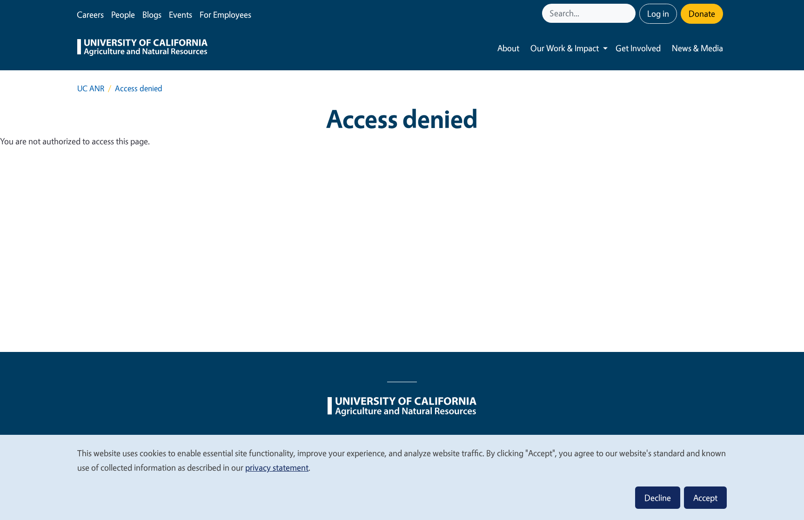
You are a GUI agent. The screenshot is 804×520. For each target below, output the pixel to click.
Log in (658, 13)
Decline (657, 497)
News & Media (697, 48)
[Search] (629, 13)
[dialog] (402, 477)
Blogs (151, 14)
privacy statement (276, 467)
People (123, 14)
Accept (705, 497)
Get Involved (638, 48)
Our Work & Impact (564, 48)
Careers (90, 14)
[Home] (142, 48)
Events (180, 14)
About (508, 48)
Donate (702, 13)
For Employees (225, 14)
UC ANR (90, 88)
